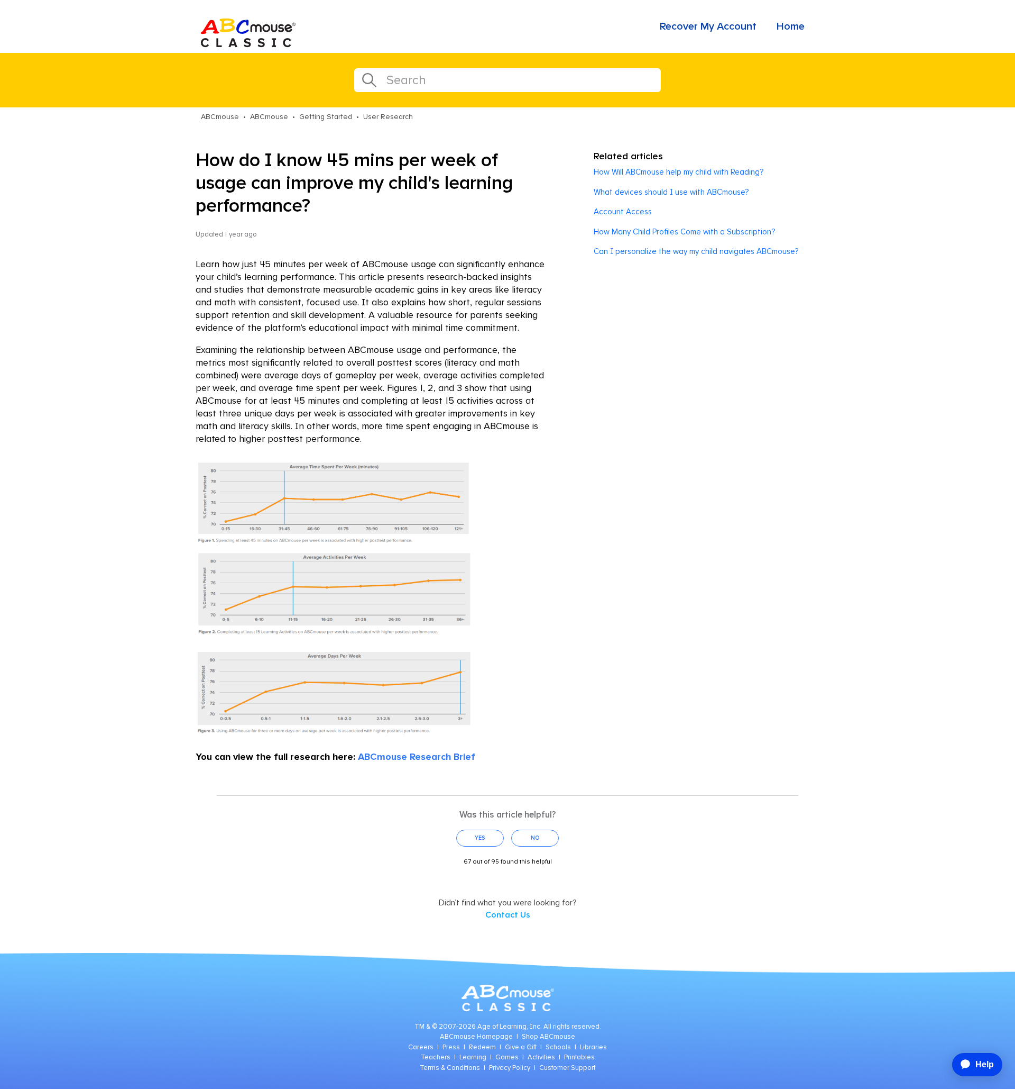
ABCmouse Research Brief (416, 757)
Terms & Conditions (450, 1068)
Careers (420, 1047)
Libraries (593, 1047)
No (535, 838)
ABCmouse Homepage (476, 1036)
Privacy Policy (509, 1068)
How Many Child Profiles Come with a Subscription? (684, 232)
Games (507, 1057)
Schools (558, 1047)
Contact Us (507, 915)
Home (791, 26)
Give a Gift (521, 1047)
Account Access (623, 212)
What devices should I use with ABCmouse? (671, 192)
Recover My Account (708, 26)
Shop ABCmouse (548, 1036)
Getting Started (325, 117)
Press (451, 1047)
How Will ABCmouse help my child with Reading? (678, 172)
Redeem (482, 1047)
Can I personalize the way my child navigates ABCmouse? (696, 252)
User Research (388, 117)
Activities (541, 1057)
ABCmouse (220, 117)
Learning (472, 1057)
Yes (480, 838)
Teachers (435, 1057)
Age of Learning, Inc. (509, 1026)
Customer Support (567, 1068)
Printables (579, 1057)
